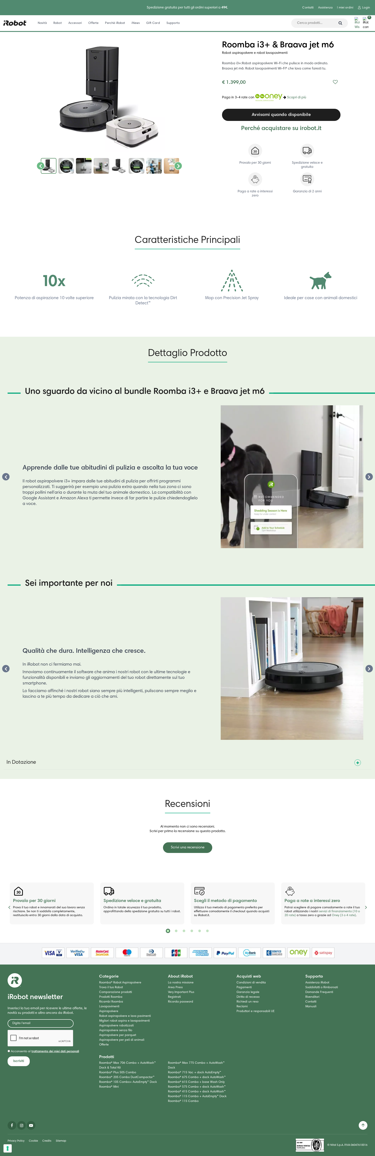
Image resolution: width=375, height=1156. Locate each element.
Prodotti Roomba (110, 997)
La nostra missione (181, 982)
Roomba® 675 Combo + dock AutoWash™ (197, 1077)
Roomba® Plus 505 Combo (117, 1072)
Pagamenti (244, 987)
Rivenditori (312, 997)
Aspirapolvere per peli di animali (121, 1040)
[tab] (187, 761)
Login (366, 7)
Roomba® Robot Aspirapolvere (120, 982)
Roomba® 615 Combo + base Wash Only (196, 1082)
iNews (136, 23)
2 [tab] (176, 931)
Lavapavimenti (109, 1006)
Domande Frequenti (319, 992)
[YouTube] (31, 1125)
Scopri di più (296, 97)
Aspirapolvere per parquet (117, 1035)
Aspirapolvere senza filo (115, 1030)
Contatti (308, 7)
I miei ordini (345, 7)
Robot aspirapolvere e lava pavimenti (125, 1016)
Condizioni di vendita (251, 982)
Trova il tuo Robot (111, 987)
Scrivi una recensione (187, 847)
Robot (57, 23)
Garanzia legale (248, 992)
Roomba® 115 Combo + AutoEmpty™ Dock (197, 1096)
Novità (42, 23)
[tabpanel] (52, 903)
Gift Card (153, 23)
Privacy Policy (16, 1141)
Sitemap (61, 1141)
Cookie (33, 1141)
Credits (46, 1141)
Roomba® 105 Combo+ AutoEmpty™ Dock (128, 1082)
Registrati (174, 997)
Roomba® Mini (109, 1086)
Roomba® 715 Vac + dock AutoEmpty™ (194, 1072)
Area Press (175, 987)
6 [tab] (207, 931)
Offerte (93, 23)
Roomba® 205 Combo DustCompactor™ (127, 1077)
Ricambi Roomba (111, 1001)
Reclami (242, 1006)
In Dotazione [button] (21, 762)
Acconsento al (44, 1051)
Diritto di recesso (248, 997)
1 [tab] (168, 931)
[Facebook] (12, 1125)
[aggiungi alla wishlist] (335, 82)
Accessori (75, 23)
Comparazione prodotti (115, 992)
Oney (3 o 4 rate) (344, 915)
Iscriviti (18, 1061)
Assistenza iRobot (317, 982)
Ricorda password (180, 1001)
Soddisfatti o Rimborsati (321, 987)
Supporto (173, 23)
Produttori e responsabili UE (256, 1011)
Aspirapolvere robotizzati (116, 1025)
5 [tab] (199, 931)
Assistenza (325, 7)
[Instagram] (21, 1125)
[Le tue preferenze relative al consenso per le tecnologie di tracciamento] (7, 1148)
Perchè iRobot (115, 23)
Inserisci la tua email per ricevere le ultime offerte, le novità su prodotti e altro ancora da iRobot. (47, 1011)
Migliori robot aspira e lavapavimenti (124, 1020)
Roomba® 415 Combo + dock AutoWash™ (197, 1091)
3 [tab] (183, 931)
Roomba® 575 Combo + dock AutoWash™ (197, 1086)
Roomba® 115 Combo (183, 1101)
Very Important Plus (181, 992)
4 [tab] (191, 931)
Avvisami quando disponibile (281, 115)
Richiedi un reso (247, 1001)
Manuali (310, 1006)
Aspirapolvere (108, 1011)
